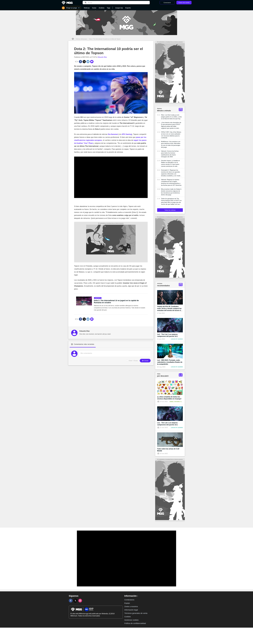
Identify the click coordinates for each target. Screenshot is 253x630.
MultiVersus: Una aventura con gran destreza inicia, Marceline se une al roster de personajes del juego (170, 144)
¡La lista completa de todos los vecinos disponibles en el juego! (169, 398)
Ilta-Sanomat (113, 134)
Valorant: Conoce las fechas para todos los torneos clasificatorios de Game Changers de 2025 (170, 153)
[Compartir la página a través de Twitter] (84, 61)
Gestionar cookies (131, 620)
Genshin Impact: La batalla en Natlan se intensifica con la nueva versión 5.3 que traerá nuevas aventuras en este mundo (170, 163)
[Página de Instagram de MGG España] (80, 600)
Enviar (146, 360)
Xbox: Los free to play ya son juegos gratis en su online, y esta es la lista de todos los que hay (171, 116)
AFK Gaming (127, 134)
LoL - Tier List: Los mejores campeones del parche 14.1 (167, 335)
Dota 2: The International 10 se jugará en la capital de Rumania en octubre (116, 302)
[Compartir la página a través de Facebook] (80, 61)
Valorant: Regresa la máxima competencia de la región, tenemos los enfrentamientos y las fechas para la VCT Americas (171, 182)
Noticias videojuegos (81, 39)
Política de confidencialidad (135, 623)
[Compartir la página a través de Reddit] (88, 61)
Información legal (131, 610)
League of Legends (177, 339)
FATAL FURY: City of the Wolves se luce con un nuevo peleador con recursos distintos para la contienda (171, 134)
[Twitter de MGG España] (75, 600)
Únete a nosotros (131, 607)
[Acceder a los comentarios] (91, 61)
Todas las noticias (170, 210)
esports (98, 298)
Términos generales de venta (135, 613)
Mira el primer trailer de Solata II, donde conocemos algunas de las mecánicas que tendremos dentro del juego (171, 192)
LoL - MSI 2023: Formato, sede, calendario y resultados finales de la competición (169, 362)
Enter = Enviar (133, 360)
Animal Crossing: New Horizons (179, 401)
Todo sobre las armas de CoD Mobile (168, 450)
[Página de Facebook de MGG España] (71, 600)
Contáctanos (129, 600)
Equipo (127, 603)
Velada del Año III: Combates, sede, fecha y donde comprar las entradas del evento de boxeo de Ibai (169, 308)
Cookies (127, 617)
